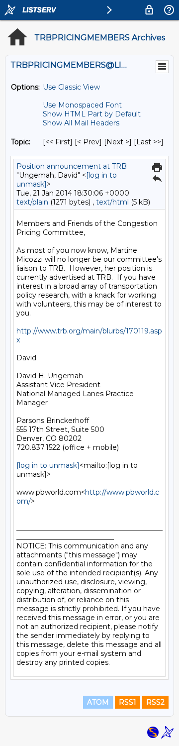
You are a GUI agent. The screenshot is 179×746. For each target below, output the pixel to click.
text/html (112, 202)
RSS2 (155, 702)
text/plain (32, 202)
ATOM (98, 702)
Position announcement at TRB (71, 166)
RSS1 (127, 702)
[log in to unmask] (48, 465)
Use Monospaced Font (82, 105)
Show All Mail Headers (81, 122)
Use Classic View (71, 87)
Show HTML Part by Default (92, 113)
